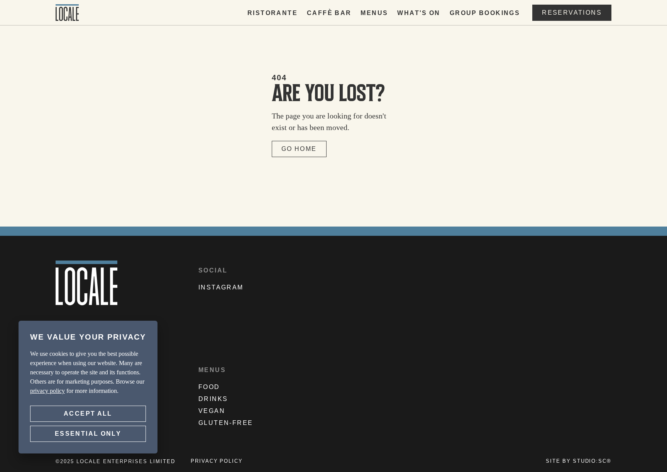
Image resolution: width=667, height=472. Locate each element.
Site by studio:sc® (578, 461)
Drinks (213, 399)
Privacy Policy (217, 461)
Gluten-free (225, 423)
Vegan (211, 411)
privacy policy (47, 390)
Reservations (572, 12)
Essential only (88, 433)
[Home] (67, 12)
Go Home (299, 148)
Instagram (221, 287)
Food (209, 387)
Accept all (88, 413)
